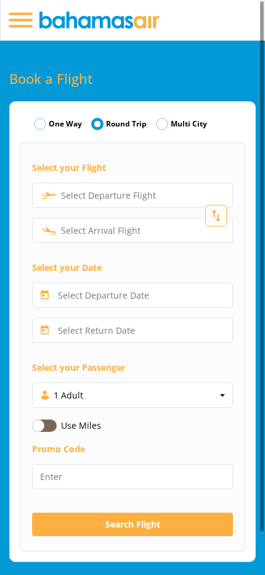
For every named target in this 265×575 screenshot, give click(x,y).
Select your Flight (69, 167)
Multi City (189, 124)
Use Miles (81, 425)
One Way (65, 124)
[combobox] (132, 195)
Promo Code (58, 449)
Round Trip (126, 124)
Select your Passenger (78, 367)
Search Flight (132, 524)
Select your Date (67, 267)
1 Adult (68, 395)
